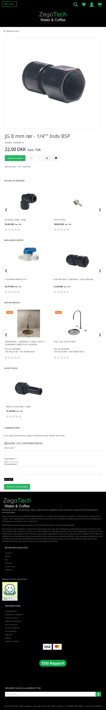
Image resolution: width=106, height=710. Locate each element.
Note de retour (11, 625)
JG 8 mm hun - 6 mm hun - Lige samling (73, 279)
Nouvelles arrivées (14, 180)
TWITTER (7, 556)
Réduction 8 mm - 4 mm (18, 406)
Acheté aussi (11, 368)
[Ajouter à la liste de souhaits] (55, 158)
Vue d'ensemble (11, 631)
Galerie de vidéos (11, 641)
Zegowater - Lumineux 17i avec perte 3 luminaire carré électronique (25, 343)
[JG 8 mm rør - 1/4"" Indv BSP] (53, 83)
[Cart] (99, 4)
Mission (8, 638)
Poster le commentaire (17, 486)
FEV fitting (59, 219)
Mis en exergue (12, 302)
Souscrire (98, 694)
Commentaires (12, 427)
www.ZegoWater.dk (66, 525)
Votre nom (9, 448)
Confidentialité (11, 611)
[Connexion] (91, 4)
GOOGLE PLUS (10, 566)
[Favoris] (83, 4)
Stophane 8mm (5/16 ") (16, 279)
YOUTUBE (8, 563)
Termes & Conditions (13, 621)
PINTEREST (8, 570)
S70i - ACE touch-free (64, 341)
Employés (8, 635)
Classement (9, 458)
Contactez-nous (11, 618)
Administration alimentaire (14, 579)
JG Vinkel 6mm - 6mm (15, 219)
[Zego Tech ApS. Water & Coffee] (53, 16)
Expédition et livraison (14, 615)
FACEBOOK (9, 553)
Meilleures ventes (13, 240)
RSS (6, 560)
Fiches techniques (12, 628)
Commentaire (10, 464)
